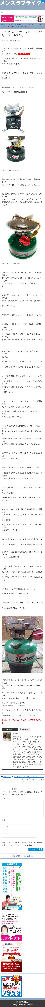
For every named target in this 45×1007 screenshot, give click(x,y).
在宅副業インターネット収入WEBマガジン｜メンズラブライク (19, 25)
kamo (18, 40)
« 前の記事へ (16, 856)
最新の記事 (25, 729)
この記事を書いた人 (10, 729)
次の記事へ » (28, 856)
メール (5, 827)
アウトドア (7, 777)
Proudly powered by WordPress (22, 1005)
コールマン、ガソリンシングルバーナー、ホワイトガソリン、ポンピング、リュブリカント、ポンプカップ (22, 779)
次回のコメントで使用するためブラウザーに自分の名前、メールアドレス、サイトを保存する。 (22, 844)
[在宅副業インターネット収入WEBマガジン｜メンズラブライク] (22, 1)
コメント (5, 798)
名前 (4, 820)
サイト (4, 833)
